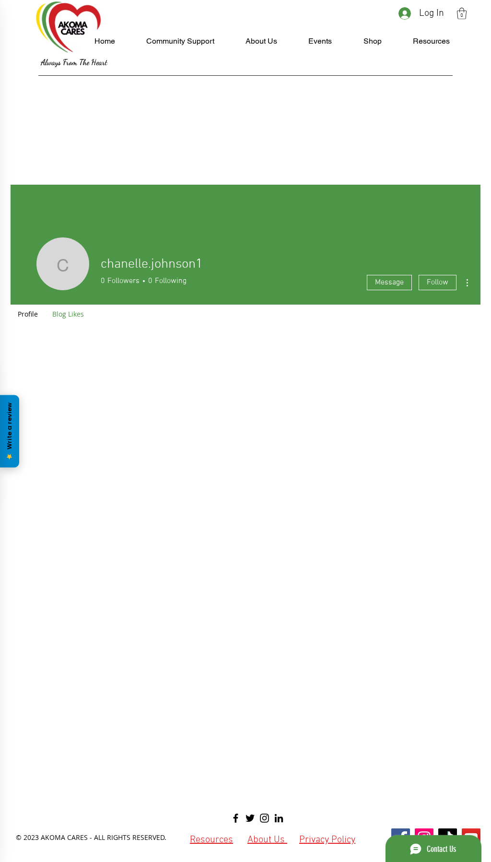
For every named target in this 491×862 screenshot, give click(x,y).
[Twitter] (250, 818)
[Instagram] (264, 818)
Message (389, 282)
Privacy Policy (327, 840)
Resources (211, 840)
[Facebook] (236, 818)
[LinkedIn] (279, 818)
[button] (462, 13)
